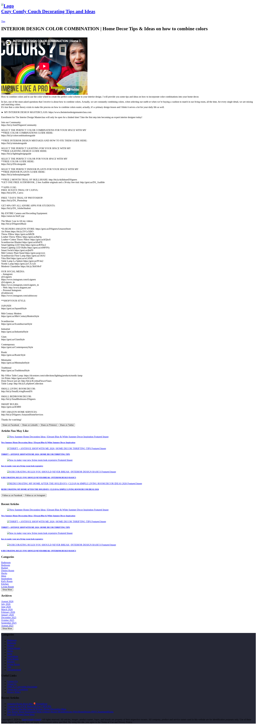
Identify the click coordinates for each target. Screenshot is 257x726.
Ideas (3, 576)
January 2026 (7, 615)
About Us (11, 684)
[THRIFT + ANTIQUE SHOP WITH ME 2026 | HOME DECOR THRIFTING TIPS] (56, 448)
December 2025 (8, 617)
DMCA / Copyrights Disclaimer (22, 686)
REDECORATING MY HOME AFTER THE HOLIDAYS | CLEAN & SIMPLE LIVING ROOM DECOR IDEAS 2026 (50, 489)
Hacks (4, 573)
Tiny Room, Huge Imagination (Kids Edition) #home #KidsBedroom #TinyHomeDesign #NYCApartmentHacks (60, 711)
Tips (3, 21)
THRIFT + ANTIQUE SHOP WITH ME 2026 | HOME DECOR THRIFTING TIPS (35, 454)
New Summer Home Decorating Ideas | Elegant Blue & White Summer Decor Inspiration (38, 442)
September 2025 (9, 623)
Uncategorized (14, 669)
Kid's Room (6, 581)
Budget (4, 568)
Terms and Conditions (17, 689)
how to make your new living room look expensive (22, 466)
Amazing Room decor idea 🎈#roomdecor (27, 703)
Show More (7, 590)
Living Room (7, 586)
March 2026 (7, 609)
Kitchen (5, 584)
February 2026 (8, 612)
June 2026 (6, 607)
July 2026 (5, 604)
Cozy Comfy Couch (31, 719)
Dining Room (7, 570)
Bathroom (6, 562)
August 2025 (7, 625)
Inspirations (6, 578)
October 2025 (7, 620)
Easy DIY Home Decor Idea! (21, 714)
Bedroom (5, 565)
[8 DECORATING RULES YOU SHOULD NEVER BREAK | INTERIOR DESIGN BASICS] (61, 471)
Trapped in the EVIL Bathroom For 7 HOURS (29, 706)
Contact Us (12, 681)
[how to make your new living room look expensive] (40, 460)
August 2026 (7, 601)
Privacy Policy (14, 692)
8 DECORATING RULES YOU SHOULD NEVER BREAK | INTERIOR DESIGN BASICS (38, 477)
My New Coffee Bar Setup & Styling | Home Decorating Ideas (36, 709)
